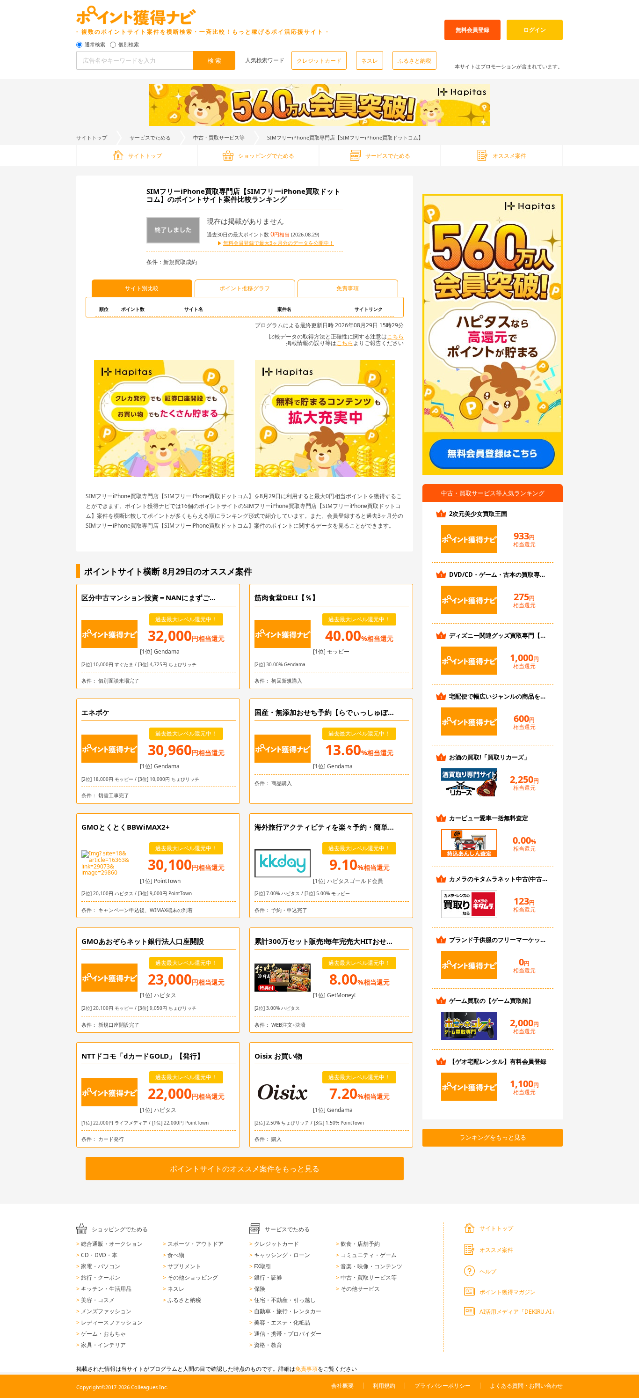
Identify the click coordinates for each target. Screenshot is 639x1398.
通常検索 (95, 45)
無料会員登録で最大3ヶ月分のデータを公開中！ (278, 243)
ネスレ (369, 61)
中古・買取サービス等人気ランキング (493, 493)
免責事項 (306, 1369)
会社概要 (342, 1386)
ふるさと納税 (414, 61)
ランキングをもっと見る (492, 1137)
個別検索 (128, 45)
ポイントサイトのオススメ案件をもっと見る (245, 1168)
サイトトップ (91, 137)
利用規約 (384, 1386)
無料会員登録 (472, 30)
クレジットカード (319, 61)
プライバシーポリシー (442, 1386)
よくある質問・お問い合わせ (526, 1386)
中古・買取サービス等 (219, 137)
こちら (395, 336)
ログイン (534, 30)
